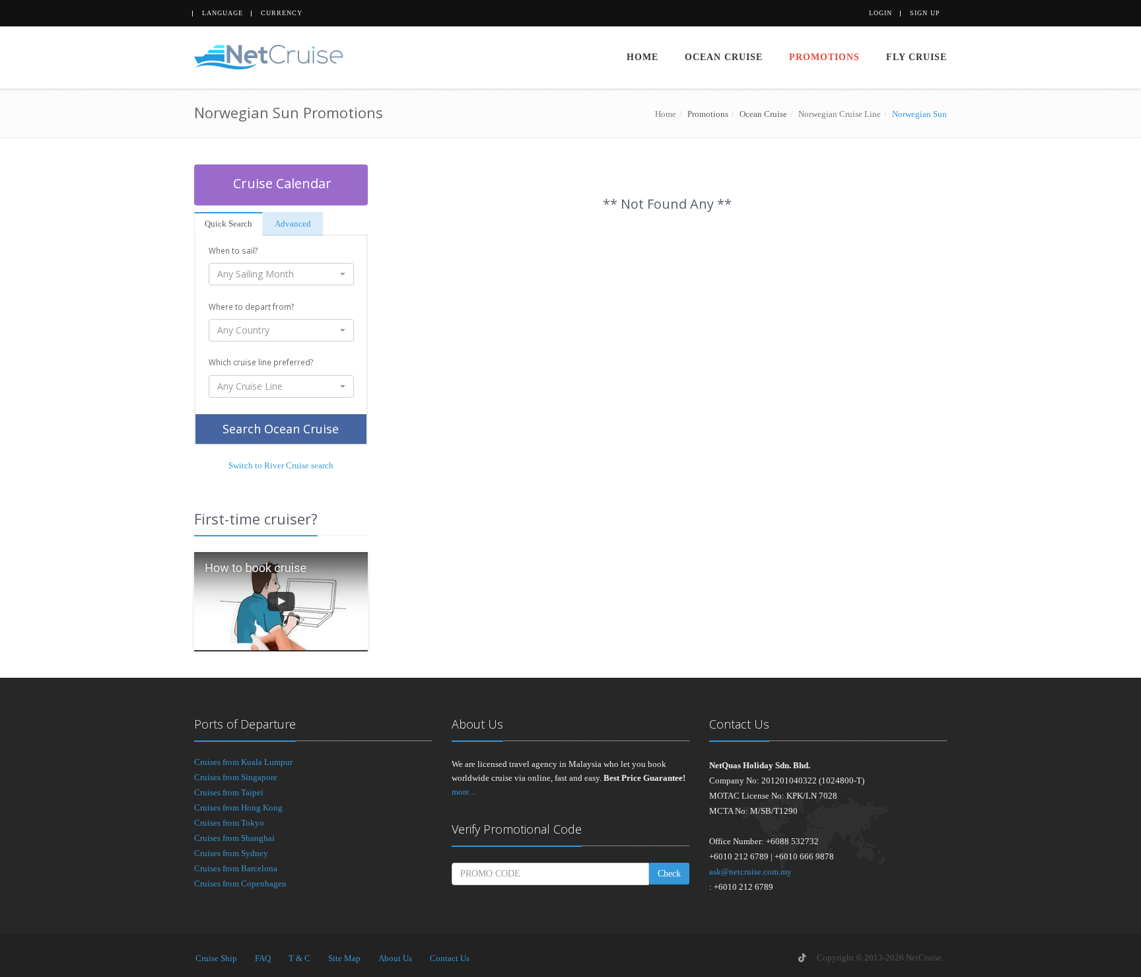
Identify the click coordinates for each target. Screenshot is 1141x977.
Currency (281, 13)
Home (642, 57)
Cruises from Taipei (228, 792)
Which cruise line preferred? (261, 362)
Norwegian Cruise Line (839, 114)
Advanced (293, 224)
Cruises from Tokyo (229, 823)
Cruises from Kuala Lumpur (243, 762)
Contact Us (449, 958)
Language (222, 13)
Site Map (344, 958)
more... (463, 792)
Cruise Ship (216, 958)
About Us (395, 958)
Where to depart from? (251, 306)
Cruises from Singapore (235, 777)
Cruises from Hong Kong (238, 808)
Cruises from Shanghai (234, 838)
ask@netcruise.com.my (750, 872)
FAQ (263, 958)
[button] (281, 274)
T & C (299, 958)
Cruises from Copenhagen (240, 883)
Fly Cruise (916, 57)
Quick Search (228, 224)
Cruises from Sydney (231, 853)
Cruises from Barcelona (235, 868)
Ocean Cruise (724, 57)
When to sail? (233, 250)
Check (669, 874)
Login (880, 13)
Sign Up (925, 13)
